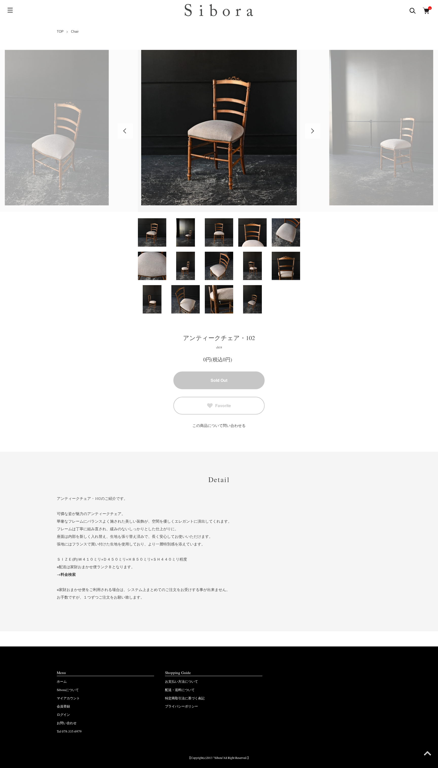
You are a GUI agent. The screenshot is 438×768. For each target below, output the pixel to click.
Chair (75, 31)
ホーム (62, 681)
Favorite (223, 405)
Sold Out (219, 380)
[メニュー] (10, 10)
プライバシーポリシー (181, 706)
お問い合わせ (67, 723)
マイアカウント (68, 698)
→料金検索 (66, 574)
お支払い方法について (181, 681)
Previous (125, 131)
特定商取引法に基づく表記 (185, 698)
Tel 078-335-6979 (69, 731)
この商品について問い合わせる (219, 425)
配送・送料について (180, 689)
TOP (60, 31)
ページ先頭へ (427, 755)
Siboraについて (68, 689)
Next (312, 131)
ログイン (63, 714)
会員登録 (63, 706)
